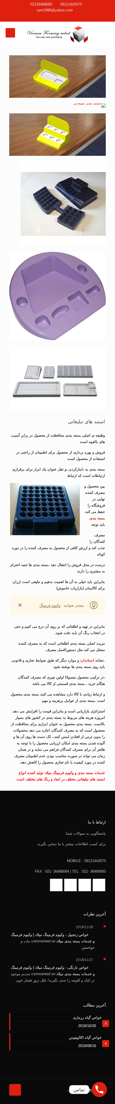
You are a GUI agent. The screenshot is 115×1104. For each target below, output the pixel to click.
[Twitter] (58, 17)
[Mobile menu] (10, 32)
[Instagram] (50, 17)
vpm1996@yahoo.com (55, 10)
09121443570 (71, 4)
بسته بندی (97, 518)
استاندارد (87, 660)
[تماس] (99, 1089)
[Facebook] (65, 17)
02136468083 (41, 4)
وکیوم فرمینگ (49, 605)
